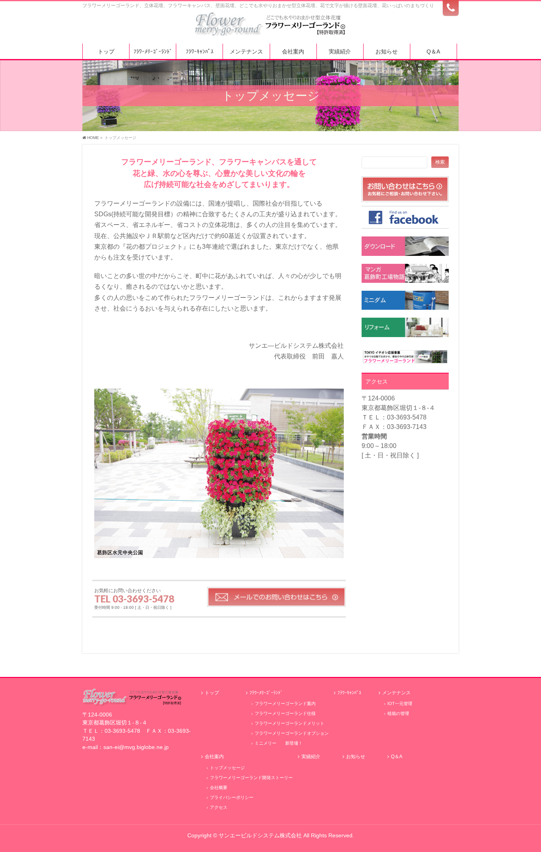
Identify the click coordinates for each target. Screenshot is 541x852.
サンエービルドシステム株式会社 (260, 835)
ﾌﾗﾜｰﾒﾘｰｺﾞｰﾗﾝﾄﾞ (266, 693)
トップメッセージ (227, 767)
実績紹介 (310, 756)
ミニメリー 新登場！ (279, 743)
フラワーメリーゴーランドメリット (289, 723)
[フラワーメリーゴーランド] (270, 26)
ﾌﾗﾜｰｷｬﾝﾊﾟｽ (349, 693)
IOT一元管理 (399, 703)
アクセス (218, 807)
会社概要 (218, 787)
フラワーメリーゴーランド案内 (285, 703)
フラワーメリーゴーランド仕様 (285, 713)
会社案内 (214, 756)
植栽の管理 (398, 713)
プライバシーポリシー (231, 797)
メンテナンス (396, 693)
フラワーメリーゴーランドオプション (292, 733)
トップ (212, 693)
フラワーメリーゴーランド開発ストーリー (251, 777)
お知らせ (355, 756)
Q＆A (396, 756)
